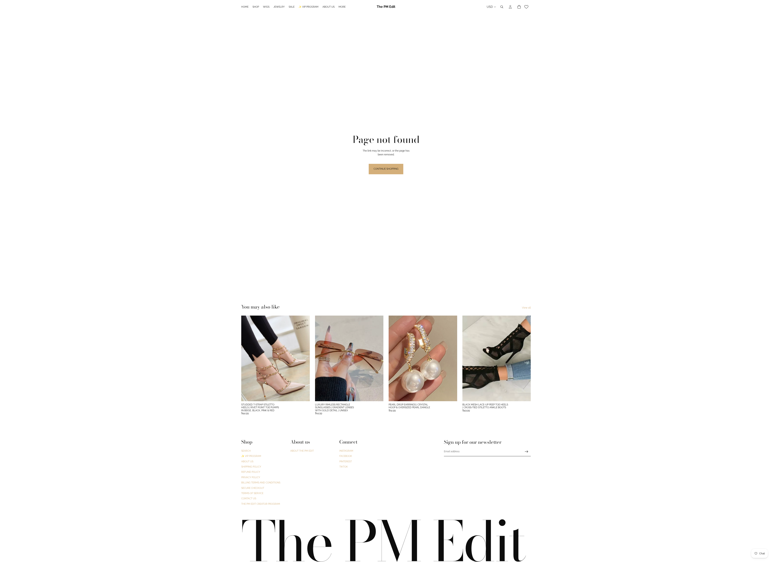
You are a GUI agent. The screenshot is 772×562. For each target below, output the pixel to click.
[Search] (501, 6)
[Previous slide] (247, 358)
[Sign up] (526, 451)
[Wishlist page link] (526, 7)
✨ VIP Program (251, 456)
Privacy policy (250, 477)
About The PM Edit (302, 450)
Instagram (346, 450)
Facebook (345, 456)
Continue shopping (386, 168)
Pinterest (345, 461)
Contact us (248, 498)
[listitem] (342, 6)
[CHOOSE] (303, 395)
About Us (247, 461)
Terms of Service (252, 493)
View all (526, 307)
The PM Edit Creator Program (260, 504)
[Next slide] (304, 358)
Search (246, 450)
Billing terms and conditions (260, 482)
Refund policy (250, 472)
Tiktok (343, 466)
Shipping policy (251, 466)
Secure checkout (252, 488)
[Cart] (519, 6)
